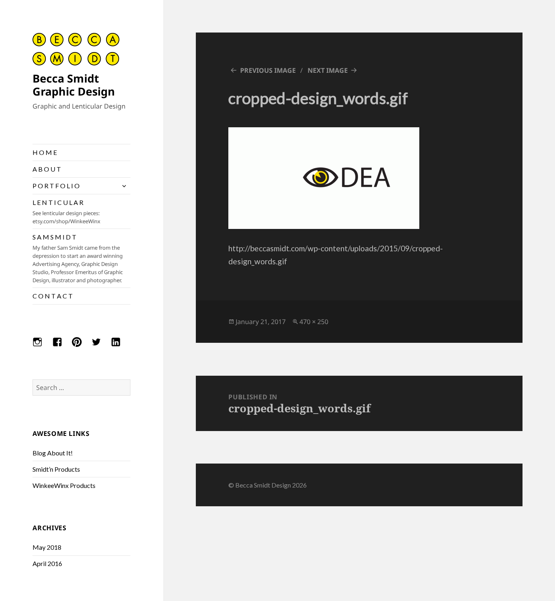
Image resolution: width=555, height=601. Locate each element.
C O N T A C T (53, 296)
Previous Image (268, 70)
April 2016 (47, 563)
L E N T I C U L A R (66, 211)
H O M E (45, 152)
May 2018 (47, 547)
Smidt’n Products (56, 469)
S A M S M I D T (78, 258)
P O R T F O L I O (56, 185)
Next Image (328, 70)
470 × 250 (313, 321)
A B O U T (47, 169)
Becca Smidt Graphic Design (74, 85)
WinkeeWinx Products (64, 485)
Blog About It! (53, 453)
